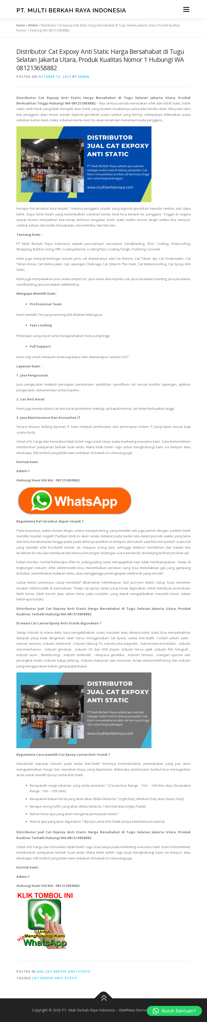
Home (20, 25)
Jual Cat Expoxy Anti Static (64, 971)
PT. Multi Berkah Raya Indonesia (71, 10)
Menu (186, 9)
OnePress (127, 1010)
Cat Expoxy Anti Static (54, 978)
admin (84, 76)
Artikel (33, 25)
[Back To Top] (104, 998)
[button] (174, 1011)
